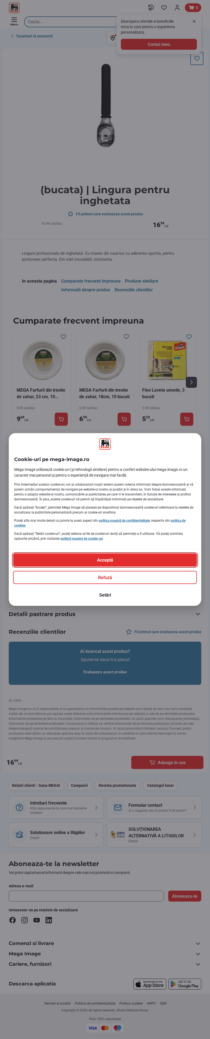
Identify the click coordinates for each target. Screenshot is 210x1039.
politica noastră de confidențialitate (124, 521)
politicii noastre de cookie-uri (81, 539)
